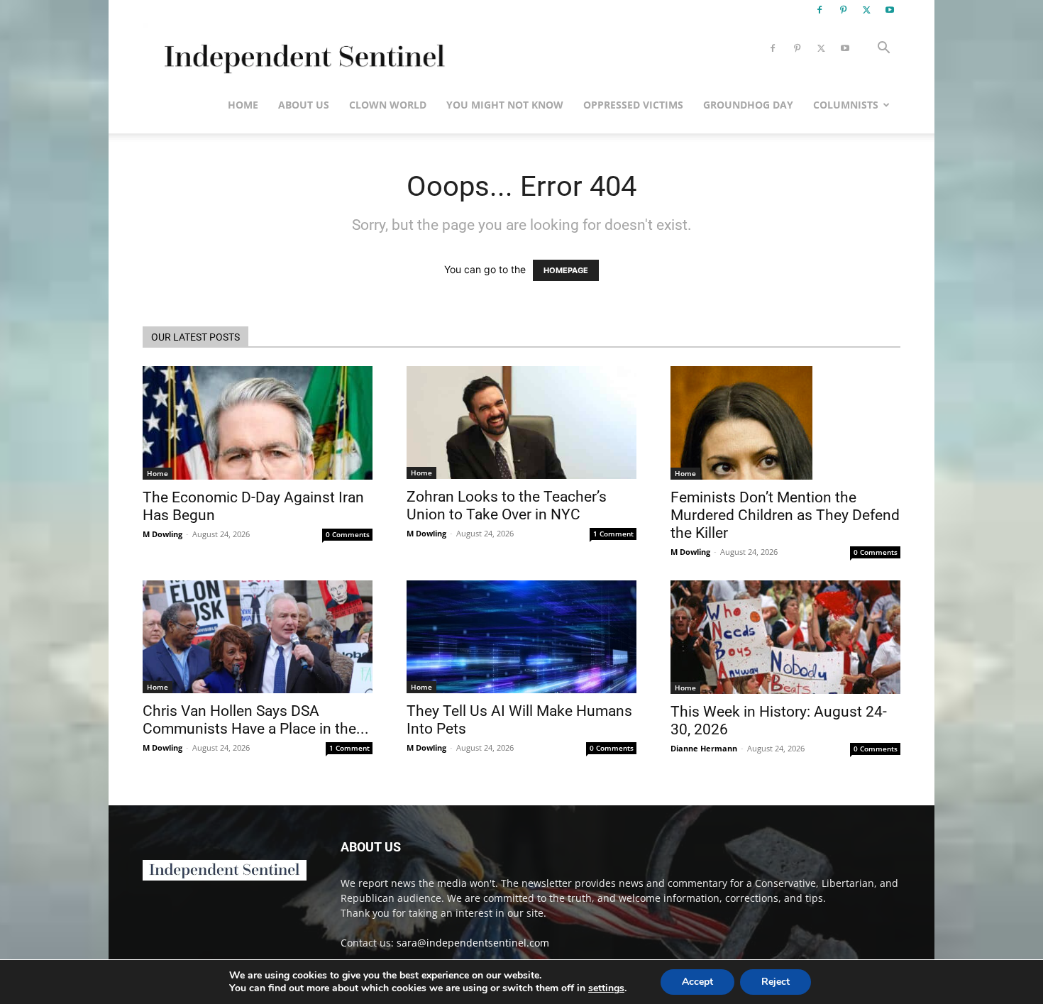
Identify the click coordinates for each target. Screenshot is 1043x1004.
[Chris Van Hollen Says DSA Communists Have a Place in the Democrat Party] (257, 636)
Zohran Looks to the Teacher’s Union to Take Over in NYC (507, 505)
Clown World (387, 104)
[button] (883, 49)
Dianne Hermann (703, 748)
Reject (775, 981)
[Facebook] (819, 10)
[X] (866, 10)
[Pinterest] (843, 10)
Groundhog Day (748, 104)
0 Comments (348, 534)
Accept (697, 981)
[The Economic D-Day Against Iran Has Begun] (257, 423)
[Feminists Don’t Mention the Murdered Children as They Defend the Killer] (785, 423)
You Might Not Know (504, 104)
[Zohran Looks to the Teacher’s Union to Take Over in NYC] (521, 422)
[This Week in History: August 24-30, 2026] (785, 637)
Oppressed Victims (633, 104)
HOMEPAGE (565, 270)
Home (243, 104)
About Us (303, 104)
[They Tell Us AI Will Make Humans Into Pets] (521, 636)
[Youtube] (889, 10)
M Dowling (162, 534)
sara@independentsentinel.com (473, 942)
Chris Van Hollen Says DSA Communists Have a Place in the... (256, 719)
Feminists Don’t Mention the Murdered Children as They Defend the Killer (785, 515)
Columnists (845, 104)
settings (606, 988)
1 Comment (613, 534)
